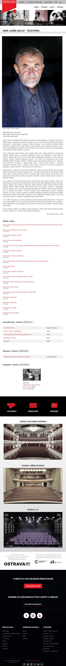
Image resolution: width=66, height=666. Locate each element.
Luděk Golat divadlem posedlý (12, 235)
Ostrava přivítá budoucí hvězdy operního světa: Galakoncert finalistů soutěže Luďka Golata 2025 (32, 225)
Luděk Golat (26, 385)
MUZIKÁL (60, 7)
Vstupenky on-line (33, 586)
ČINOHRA (44, 7)
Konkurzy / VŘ (47, 633)
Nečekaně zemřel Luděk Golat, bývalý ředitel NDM (18, 282)
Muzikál (25, 638)
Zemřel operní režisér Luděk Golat (13, 256)
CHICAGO (27, 23)
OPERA (36, 7)
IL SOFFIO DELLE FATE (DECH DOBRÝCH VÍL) (17, 334)
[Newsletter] (38, 664)
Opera (24, 631)
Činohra (25, 633)
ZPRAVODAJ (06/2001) (10, 297)
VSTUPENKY (12, 411)
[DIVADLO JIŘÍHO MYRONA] (33, 486)
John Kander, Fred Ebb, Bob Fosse (32, 24)
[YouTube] (28, 664)
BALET (52, 7)
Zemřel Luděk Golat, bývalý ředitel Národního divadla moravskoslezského (25, 261)
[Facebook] (24, 664)
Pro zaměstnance (48, 646)
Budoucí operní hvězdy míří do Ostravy (15, 230)
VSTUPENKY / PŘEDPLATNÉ (11, 633)
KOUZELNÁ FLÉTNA (9, 338)
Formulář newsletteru (33, 604)
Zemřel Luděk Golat (9, 266)
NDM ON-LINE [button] (48, 2)
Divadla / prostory (48, 636)
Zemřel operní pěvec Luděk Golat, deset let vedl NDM (19, 292)
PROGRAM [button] (21, 2)
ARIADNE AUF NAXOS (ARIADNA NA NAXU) (16, 357)
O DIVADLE (5, 638)
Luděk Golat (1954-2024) (10, 287)
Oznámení (46, 648)
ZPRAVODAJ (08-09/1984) (11, 313)
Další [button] (56, 2)
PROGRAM (54, 411)
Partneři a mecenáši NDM (51, 643)
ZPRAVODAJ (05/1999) (10, 302)
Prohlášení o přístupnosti (50, 651)
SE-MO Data (37, 660)
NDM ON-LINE (6, 636)
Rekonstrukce (47, 641)
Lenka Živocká (35, 385)
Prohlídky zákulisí (48, 638)
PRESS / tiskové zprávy (50, 631)
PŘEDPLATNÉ (33, 411)
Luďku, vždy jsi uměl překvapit (12, 240)
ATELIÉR (4, 643)
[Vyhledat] (35, 664)
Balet (24, 636)
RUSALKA (6, 341)
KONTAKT (5, 648)
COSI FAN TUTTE (8, 328)
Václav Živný (27, 387)
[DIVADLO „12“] (33, 530)
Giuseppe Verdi (4, 24)
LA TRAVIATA (4, 23)
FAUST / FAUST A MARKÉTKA (12, 331)
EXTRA (4, 641)
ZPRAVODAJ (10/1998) (9, 307)
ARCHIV (4, 646)
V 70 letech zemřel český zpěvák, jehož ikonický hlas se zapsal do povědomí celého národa (31, 245)
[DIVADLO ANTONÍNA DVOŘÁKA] (33, 442)
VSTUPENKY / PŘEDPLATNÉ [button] (34, 2)
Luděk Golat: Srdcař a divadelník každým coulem (18, 276)
